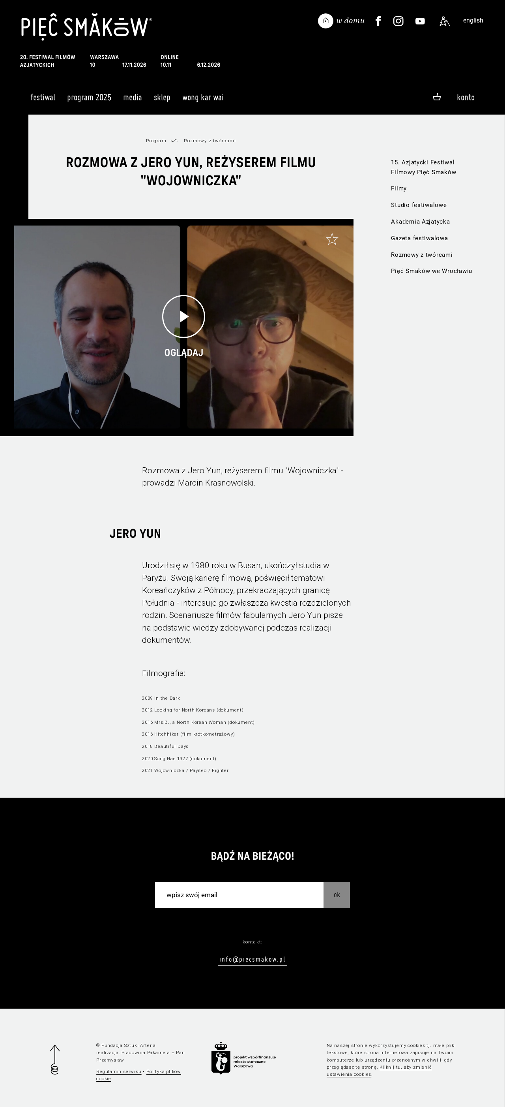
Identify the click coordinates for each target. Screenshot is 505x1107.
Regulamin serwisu (119, 1071)
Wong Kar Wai (203, 97)
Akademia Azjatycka (420, 221)
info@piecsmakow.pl (252, 959)
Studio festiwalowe (419, 205)
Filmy (399, 188)
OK (337, 894)
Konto (466, 97)
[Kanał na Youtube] (420, 21)
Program (156, 140)
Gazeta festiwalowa (419, 238)
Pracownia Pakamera (146, 1052)
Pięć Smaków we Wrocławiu (431, 271)
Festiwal (42, 97)
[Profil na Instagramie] (398, 21)
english (473, 20)
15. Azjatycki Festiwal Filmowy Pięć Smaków (423, 167)
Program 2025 (89, 97)
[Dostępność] (445, 21)
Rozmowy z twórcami (422, 254)
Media (132, 97)
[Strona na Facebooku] (378, 21)
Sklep (162, 97)
